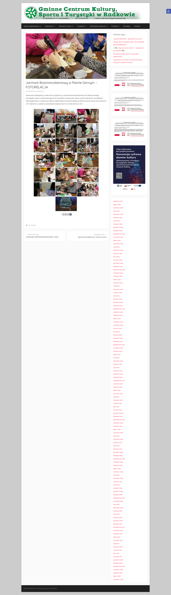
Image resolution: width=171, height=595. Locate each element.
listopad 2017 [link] (117, 524)
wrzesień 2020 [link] (118, 423)
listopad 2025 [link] (117, 230)
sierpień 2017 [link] (117, 534)
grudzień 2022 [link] (118, 338)
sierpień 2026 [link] (117, 201)
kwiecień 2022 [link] (118, 361)
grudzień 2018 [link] (118, 491)
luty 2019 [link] (116, 485)
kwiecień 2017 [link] (118, 547)
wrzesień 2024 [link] (118, 273)
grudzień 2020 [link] (118, 413)
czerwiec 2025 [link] (118, 243)
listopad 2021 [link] (117, 377)
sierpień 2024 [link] (117, 276)
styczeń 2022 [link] (117, 371)
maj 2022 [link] (116, 358)
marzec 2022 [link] (117, 364)
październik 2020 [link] (119, 420)
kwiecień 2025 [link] (118, 250)
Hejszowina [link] (49, 26)
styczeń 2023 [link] (117, 335)
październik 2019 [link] (119, 459)
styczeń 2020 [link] (117, 449)
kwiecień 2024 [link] (118, 289)
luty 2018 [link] (116, 514)
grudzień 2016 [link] (118, 560)
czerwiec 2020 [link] (118, 433)
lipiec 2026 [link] (117, 204)
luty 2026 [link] (116, 221)
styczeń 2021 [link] (117, 410)
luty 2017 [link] (116, 553)
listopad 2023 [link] (117, 305)
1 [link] (63, 214)
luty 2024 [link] (116, 296)
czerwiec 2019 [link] (118, 472)
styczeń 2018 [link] (117, 517)
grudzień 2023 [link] (118, 302)
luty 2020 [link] (116, 446)
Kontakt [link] (137, 26)
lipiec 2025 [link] (117, 240)
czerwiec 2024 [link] (118, 283)
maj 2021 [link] (116, 397)
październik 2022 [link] (119, 345)
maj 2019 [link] (116, 475)
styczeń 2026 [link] (117, 224)
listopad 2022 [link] (117, 341)
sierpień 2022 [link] (117, 351)
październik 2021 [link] (119, 380)
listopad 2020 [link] (118, 416)
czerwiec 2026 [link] (118, 208)
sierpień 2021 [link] (117, 387)
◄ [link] (61, 214)
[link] (168, 11)
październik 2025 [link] (119, 234)
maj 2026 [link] (116, 211)
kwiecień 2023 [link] (118, 325)
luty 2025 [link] (116, 257)
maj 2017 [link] (116, 543)
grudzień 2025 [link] (118, 227)
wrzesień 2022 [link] (118, 348)
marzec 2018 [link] (117, 511)
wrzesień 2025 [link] (118, 237)
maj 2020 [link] (116, 436)
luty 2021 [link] (116, 407)
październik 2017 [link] (119, 527)
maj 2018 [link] (116, 504)
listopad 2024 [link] (117, 266)
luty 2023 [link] (116, 332)
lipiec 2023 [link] (117, 318)
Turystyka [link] (80, 26)
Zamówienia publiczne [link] (98, 26)
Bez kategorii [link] (32, 225)
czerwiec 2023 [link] (118, 322)
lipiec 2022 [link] (117, 354)
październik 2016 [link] (119, 566)
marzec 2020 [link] (117, 442)
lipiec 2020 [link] (117, 429)
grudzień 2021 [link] (118, 374)
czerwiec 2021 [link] (118, 393)
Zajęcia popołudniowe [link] (31, 26)
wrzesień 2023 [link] (118, 312)
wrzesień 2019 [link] (118, 462)
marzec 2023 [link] (117, 328)
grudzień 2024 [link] (118, 263)
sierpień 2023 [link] (117, 315)
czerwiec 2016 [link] (118, 579)
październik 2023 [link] (119, 309)
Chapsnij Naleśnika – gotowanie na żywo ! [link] (127, 39)
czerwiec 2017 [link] (118, 540)
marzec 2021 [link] (117, 403)
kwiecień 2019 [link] (118, 478)
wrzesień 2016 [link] (118, 569)
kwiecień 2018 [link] (118, 508)
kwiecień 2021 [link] (118, 400)
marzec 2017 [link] (117, 550)
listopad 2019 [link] (117, 455)
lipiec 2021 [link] (116, 390)
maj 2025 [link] (116, 247)
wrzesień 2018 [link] (118, 501)
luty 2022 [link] (116, 367)
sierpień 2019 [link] (117, 465)
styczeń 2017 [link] (117, 556)
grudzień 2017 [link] (118, 521)
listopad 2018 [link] (117, 495)
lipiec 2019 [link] (117, 468)
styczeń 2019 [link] (117, 488)
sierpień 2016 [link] (117, 573)
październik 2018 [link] (119, 498)
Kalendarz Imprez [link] (65, 26)
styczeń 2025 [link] (117, 260)
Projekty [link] (114, 26)
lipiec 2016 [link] (117, 576)
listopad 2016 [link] (117, 563)
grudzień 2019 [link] (118, 452)
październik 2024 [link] (119, 270)
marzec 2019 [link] (117, 481)
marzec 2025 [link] (117, 253)
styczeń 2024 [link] (117, 299)
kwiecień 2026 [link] (118, 214)
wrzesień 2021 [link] (118, 384)
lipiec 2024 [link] (117, 279)
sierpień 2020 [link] (117, 426)
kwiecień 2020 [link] (118, 439)
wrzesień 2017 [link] (118, 530)
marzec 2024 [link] (117, 292)
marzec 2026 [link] (117, 217)
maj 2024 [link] (116, 286)
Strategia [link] (126, 26)
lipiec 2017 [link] (116, 537)
